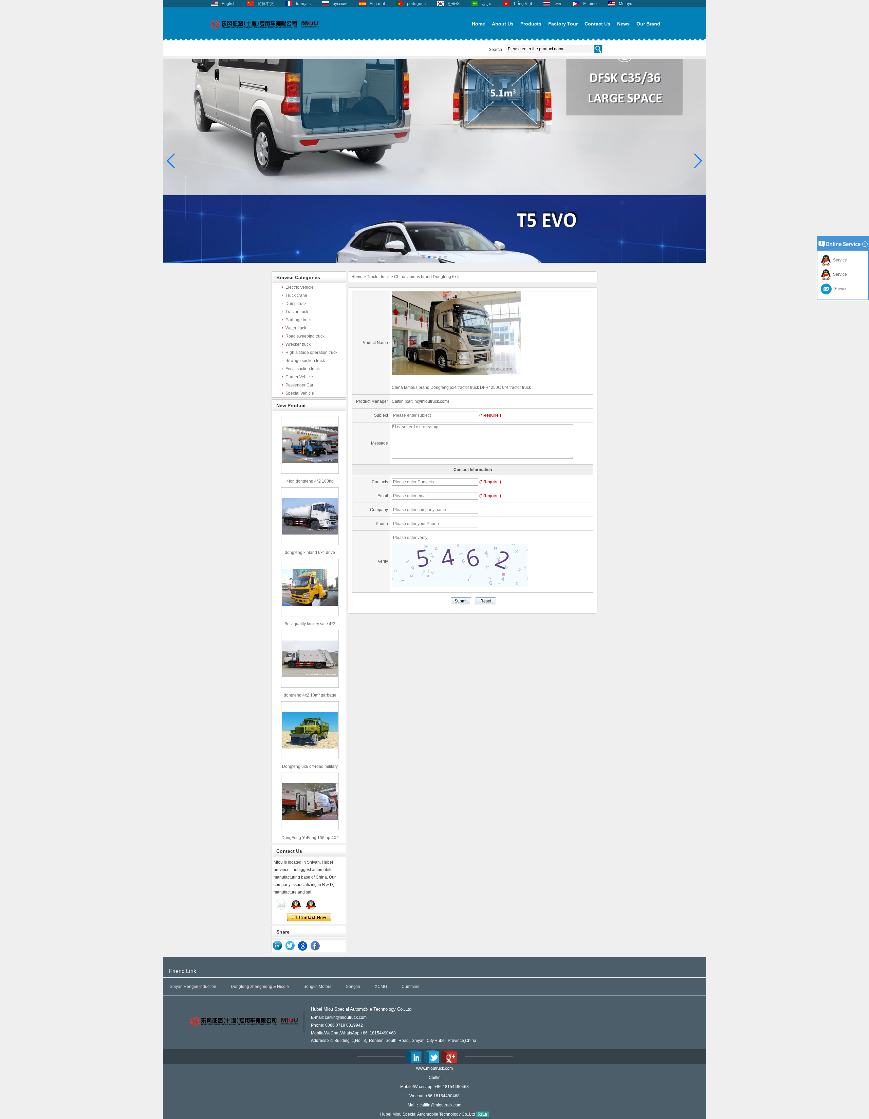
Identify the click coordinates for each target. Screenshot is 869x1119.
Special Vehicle (299, 393)
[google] (302, 945)
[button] (423, 257)
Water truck (295, 328)
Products (530, 23)
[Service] (281, 904)
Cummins (410, 986)
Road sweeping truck (305, 336)
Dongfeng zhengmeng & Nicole (260, 986)
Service (839, 260)
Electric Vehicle (299, 287)
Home (478, 23)
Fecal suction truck (302, 368)
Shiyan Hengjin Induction (193, 986)
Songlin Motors (317, 986)
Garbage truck (298, 320)
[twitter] (290, 945)
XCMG (381, 986)
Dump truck (296, 303)
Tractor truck (296, 311)
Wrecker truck (298, 344)
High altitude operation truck (311, 352)
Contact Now (309, 917)
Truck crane (296, 295)
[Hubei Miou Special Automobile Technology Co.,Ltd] (264, 33)
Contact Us (597, 23)
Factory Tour (563, 23)
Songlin (353, 986)
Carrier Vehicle (299, 377)
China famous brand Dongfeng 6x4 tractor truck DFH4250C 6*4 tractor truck (461, 387)
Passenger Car (299, 385)
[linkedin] (277, 945)
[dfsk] (434, 261)
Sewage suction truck (305, 360)
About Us (503, 23)
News (623, 23)
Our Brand (648, 23)
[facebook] (315, 945)
